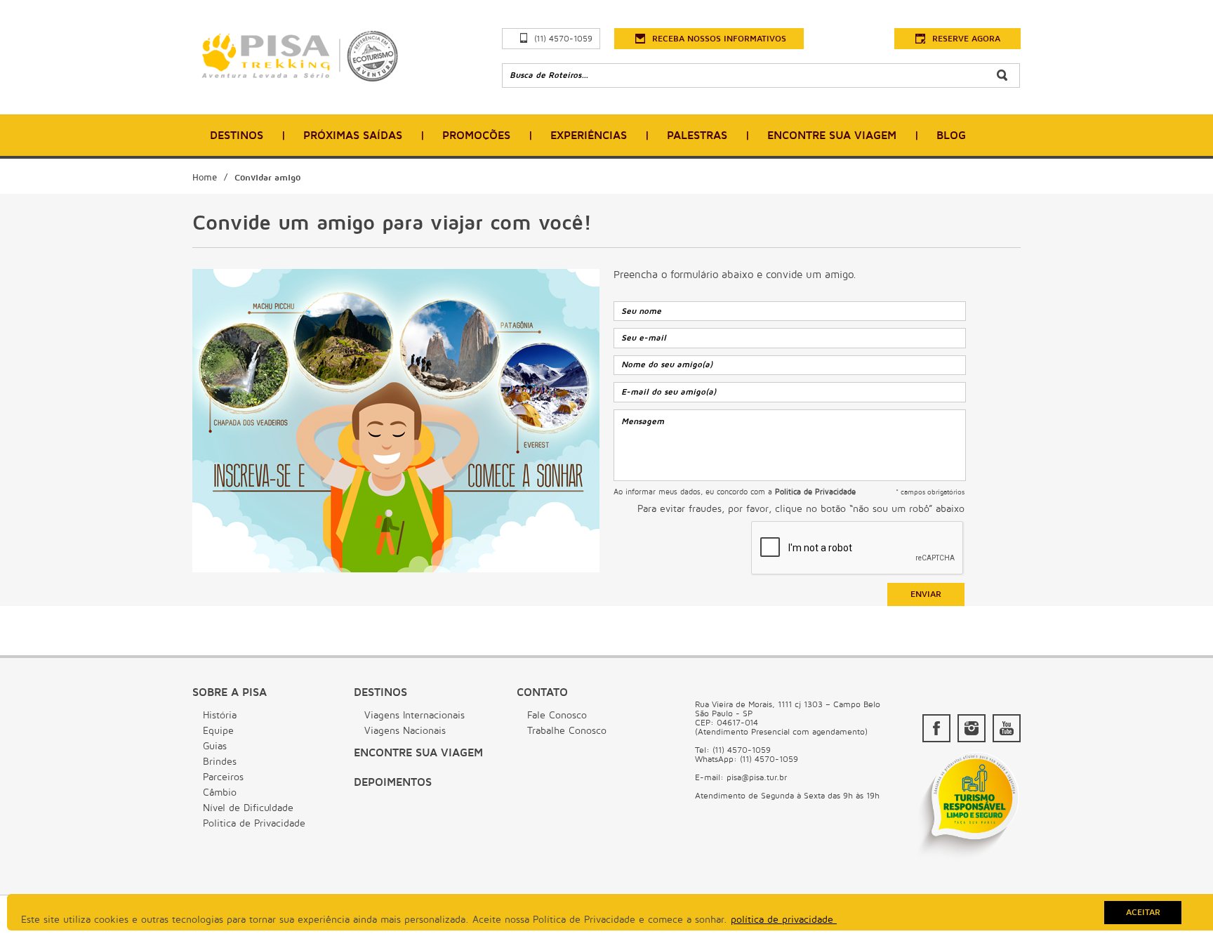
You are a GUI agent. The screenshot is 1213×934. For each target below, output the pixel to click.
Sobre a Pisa (229, 692)
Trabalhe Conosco (566, 730)
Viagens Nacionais (405, 730)
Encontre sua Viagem (418, 752)
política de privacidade (784, 919)
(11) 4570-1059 (563, 39)
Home (204, 178)
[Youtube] (1007, 728)
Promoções (476, 135)
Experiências (588, 135)
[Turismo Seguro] (968, 860)
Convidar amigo (267, 178)
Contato (542, 692)
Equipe (218, 730)
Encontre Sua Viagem (831, 135)
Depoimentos (393, 782)
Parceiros (223, 777)
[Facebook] (936, 728)
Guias (215, 746)
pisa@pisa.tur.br (757, 777)
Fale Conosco (557, 715)
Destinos (236, 135)
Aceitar (1143, 912)
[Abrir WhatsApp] (1178, 898)
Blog (951, 135)
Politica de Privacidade (254, 823)
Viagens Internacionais (414, 715)
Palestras (697, 135)
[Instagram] (971, 728)
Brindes (220, 761)
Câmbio (220, 792)
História (220, 715)
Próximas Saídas (352, 135)
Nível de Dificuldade (248, 808)
